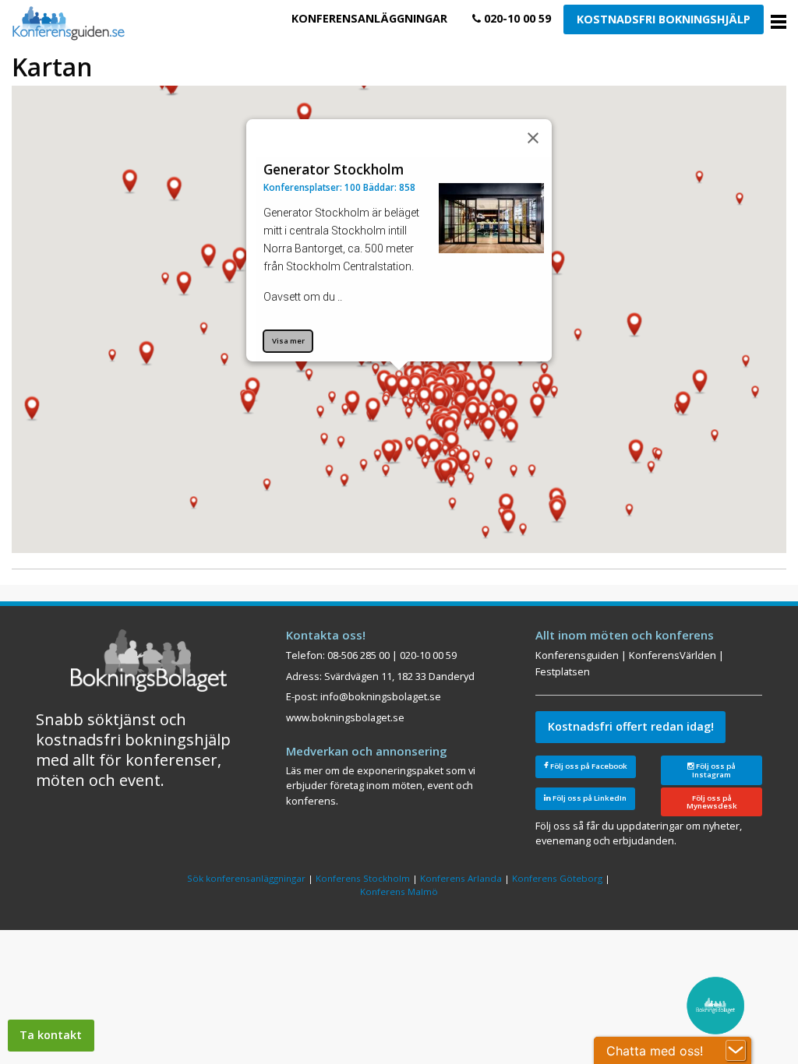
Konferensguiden (577, 655)
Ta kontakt (50, 1034)
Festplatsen (562, 671)
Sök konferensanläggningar (246, 878)
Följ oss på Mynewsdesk (712, 802)
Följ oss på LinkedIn (589, 798)
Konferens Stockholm (363, 878)
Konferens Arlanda (461, 878)
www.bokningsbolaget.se (345, 717)
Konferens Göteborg (557, 878)
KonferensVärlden (672, 655)
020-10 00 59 (516, 18)
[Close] (533, 138)
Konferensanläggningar (369, 18)
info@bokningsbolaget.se (380, 696)
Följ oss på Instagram (714, 770)
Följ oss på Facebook (588, 766)
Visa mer (288, 341)
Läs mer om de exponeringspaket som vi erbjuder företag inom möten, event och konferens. (380, 785)
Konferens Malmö (399, 891)
